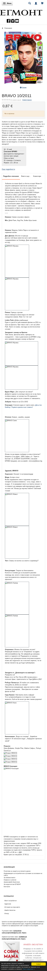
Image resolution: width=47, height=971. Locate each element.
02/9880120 (23, 937)
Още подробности (8, 169)
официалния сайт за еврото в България (24, 925)
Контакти (7, 886)
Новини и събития (10, 880)
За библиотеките (9, 877)
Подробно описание (11, 176)
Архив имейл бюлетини (12, 882)
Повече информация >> (29, 969)
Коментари (37, 176)
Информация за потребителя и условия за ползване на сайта (23, 874)
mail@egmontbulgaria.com (11, 939)
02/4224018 (17, 931)
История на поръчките (12, 907)
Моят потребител (10, 900)
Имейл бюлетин (9, 910)
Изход (6, 913)
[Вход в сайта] (36, 3)
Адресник (7, 904)
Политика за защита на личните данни (17, 871)
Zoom (24, 88)
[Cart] (42, 3)
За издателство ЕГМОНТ (12, 884)
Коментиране (27, 100)
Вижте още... (26, 176)
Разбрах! (38, 964)
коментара (15, 100)
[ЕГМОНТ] (21, 12)
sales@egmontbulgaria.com (11, 932)
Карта (24, 932)
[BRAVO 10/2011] (23, 58)
